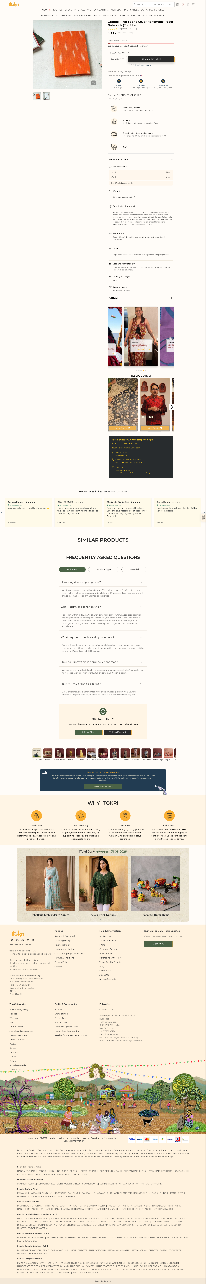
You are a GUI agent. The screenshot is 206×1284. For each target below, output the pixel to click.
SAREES (134, 10)
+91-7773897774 (122, 462)
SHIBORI (164, 1193)
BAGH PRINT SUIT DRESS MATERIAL (107, 1218)
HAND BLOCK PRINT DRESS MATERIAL (130, 1221)
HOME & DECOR (49, 15)
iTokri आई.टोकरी (40, 1138)
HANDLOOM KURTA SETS (72, 1263)
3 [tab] (103, 919)
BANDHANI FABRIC (163, 1209)
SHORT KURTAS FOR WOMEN (148, 1183)
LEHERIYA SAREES (27, 1241)
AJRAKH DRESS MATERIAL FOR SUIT (69, 1218)
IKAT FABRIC (46, 1209)
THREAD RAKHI (132, 1171)
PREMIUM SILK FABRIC (117, 1209)
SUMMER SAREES (46, 1183)
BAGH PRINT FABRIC (70, 1205)
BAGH (29, 1196)
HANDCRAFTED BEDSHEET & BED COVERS (39, 1266)
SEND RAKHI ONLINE (49, 1171)
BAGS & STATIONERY (105, 15)
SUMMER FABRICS (26, 1183)
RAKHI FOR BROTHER (76, 1174)
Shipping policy (110, 1138)
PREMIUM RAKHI (89, 1171)
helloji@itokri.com (123, 470)
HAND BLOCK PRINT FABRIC (166, 1205)
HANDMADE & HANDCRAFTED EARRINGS (69, 1269)
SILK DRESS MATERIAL (104, 1225)
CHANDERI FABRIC (140, 1205)
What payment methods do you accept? (87, 637)
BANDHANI (47, 1193)
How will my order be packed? (81, 683)
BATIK (155, 1193)
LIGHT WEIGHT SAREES (68, 1183)
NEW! (45, 10)
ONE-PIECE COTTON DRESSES (55, 1272)
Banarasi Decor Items (155, 914)
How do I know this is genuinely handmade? (90, 661)
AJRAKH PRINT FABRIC (46, 1205)
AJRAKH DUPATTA (149, 1250)
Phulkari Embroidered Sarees (50, 914)
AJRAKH (35, 1193)
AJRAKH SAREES (54, 1237)
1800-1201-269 (106, 1025)
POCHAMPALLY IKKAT (52, 1196)
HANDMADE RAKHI (27, 1171)
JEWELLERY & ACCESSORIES (76, 15)
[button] (193, 4)
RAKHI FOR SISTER (53, 1174)
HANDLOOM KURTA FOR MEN (147, 1266)
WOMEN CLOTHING (98, 10)
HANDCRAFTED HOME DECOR (162, 1263)
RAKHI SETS (148, 1171)
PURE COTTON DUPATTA (101, 1250)
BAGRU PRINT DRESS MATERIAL (143, 1218)
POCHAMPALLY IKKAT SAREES (172, 1237)
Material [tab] (134, 569)
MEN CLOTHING (119, 10)
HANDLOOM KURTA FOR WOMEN (103, 1263)
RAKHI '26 (123, 15)
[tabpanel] (141, 336)
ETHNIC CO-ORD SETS (133, 1263)
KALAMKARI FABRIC (64, 1209)
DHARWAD (99, 1193)
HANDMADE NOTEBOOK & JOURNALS (149, 1269)
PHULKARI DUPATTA (76, 1250)
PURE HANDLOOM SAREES (31, 1237)
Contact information (74, 1140)
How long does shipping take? (81, 582)
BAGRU (21, 1196)
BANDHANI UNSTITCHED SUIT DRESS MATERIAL (141, 1225)
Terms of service (91, 1138)
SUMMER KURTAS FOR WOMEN (116, 1183)
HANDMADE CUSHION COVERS (78, 1266)
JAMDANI (87, 1193)
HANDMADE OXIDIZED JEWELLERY (110, 1269)
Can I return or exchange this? (81, 606)
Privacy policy (74, 1138)
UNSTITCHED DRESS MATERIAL (33, 1218)
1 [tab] (100, 919)
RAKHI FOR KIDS (163, 1171)
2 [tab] (102, 919)
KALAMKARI (23, 1193)
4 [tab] (105, 919)
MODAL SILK (143, 1193)
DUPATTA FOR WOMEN (29, 1250)
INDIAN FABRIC (25, 1205)
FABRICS (57, 10)
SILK (36, 1196)
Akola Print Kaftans (103, 914)
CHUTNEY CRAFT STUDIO (129, 95)
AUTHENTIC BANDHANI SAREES (81, 1237)
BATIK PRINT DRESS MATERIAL (93, 1221)
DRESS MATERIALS (75, 10)
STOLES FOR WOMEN (54, 1250)
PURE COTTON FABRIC (94, 1205)
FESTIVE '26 (137, 15)
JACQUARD (60, 1193)
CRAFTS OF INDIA (155, 15)
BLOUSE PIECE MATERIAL (85, 1272)
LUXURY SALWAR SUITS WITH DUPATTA (37, 1263)
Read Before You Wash (103, 787)
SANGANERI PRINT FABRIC (90, 1209)
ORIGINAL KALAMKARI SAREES (139, 1237)
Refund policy (57, 1138)
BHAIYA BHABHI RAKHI (30, 1174)
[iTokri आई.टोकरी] (14, 4)
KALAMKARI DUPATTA (127, 1250)
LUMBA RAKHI (181, 1171)
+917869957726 (121, 455)
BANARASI (70, 1196)
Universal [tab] (72, 569)
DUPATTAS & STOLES (152, 10)
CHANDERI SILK (128, 1193)
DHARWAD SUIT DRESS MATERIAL (59, 1221)
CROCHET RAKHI (70, 1171)
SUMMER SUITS (90, 1183)
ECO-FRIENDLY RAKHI (111, 1171)
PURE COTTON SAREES (110, 1237)
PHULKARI (112, 1193)
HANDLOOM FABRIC (27, 1209)
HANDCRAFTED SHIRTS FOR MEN (113, 1266)
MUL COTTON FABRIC (118, 1205)
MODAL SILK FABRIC (140, 1209)
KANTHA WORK (178, 1193)
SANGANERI (74, 1193)
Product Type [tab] (103, 569)
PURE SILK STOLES (37, 1253)
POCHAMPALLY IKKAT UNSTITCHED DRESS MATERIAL (64, 1225)
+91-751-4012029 (136, 462)
